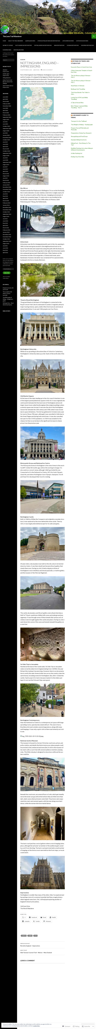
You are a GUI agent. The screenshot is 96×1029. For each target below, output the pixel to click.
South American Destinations (23, 45)
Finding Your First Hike (77, 156)
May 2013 (5, 223)
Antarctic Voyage (8, 45)
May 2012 (5, 250)
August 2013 (6, 216)
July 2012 (5, 245)
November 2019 (7, 137)
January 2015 (6, 185)
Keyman (37, 70)
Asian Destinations (59, 45)
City (35, 935)
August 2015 (6, 176)
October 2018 (6, 151)
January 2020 (6, 135)
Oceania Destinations (73, 45)
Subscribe (6, 273)
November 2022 (7, 106)
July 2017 (5, 167)
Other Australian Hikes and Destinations (49, 40)
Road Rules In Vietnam (77, 85)
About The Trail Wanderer (15, 40)
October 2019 (6, 139)
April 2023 (5, 99)
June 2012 (5, 248)
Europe (22, 59)
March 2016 (6, 173)
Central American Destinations (43, 45)
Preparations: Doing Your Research (81, 133)
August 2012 (6, 243)
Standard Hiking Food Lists (79, 140)
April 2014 (5, 198)
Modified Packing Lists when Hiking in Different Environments (82, 149)
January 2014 (6, 205)
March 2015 (6, 180)
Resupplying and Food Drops (79, 136)
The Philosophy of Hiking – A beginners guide (8, 299)
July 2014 (5, 194)
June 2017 (5, 169)
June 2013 (5, 221)
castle (24, 935)
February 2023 (6, 103)
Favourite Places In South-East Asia (81, 67)
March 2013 (6, 227)
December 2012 (7, 234)
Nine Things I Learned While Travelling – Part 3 (79, 106)
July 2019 (5, 142)
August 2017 (6, 164)
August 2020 (6, 130)
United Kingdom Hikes (82, 40)
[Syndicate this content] (71, 61)
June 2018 (5, 160)
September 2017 (7, 162)
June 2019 (5, 144)
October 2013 (6, 212)
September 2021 (7, 117)
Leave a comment (47, 70)
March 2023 (6, 101)
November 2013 (7, 209)
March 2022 (6, 112)
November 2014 (7, 189)
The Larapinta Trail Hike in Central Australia (7, 293)
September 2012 (7, 241)
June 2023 (5, 97)
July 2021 (5, 121)
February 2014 (6, 203)
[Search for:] (8, 60)
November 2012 (7, 236)
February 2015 (6, 182)
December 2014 (7, 187)
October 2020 (6, 126)
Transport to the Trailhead (79, 121)
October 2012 (6, 239)
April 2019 (5, 146)
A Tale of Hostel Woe (77, 102)
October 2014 (6, 191)
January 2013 (6, 232)
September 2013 (7, 214)
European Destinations (87, 45)
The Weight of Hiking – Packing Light (82, 124)
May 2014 (5, 196)
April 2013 (5, 225)
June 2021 (5, 124)
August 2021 (6, 119)
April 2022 (5, 110)
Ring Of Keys (6, 311)
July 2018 (5, 158)
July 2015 (5, 178)
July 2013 (5, 218)
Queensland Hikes (30, 40)
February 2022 (6, 115)
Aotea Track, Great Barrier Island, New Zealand (7, 81)
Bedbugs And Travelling (78, 89)
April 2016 (5, 171)
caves (30, 935)
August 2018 (6, 155)
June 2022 (5, 108)
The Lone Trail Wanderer (12, 36)
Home (4, 40)
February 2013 (6, 230)
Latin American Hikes (68, 40)
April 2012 (5, 252)
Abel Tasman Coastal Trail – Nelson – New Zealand (36, 951)
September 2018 (7, 153)
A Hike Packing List (76, 153)
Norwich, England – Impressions (30, 945)
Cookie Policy (36, 1026)
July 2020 (5, 133)
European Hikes (7, 49)
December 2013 (7, 207)
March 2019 (6, 148)
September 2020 (7, 128)
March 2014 (6, 200)
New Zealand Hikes (19, 49)
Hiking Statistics (7, 77)
